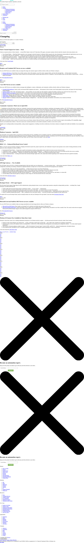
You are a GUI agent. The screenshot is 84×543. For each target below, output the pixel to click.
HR (3, 482)
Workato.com (5, 17)
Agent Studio (3, 44)
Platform (2, 139)
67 (12, 231)
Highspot (4, 94)
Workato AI (2, 213)
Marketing (5, 484)
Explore (4, 8)
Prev (1, 231)
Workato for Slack (6, 499)
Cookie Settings (4, 538)
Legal (1, 540)
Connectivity (2, 127)
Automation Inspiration (10, 10)
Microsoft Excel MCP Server (9, 206)
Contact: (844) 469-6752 (11, 540)
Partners (4, 534)
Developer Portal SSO (59, 194)
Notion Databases (6, 96)
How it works (5, 468)
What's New (5, 472)
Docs (4, 18)
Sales (4, 483)
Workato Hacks (8, 11)
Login (4, 19)
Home (4, 6)
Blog (4, 530)
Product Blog (5, 477)
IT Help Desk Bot (6, 511)
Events (4, 535)
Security (4, 474)
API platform (2, 158)
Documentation (6, 475)
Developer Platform (7, 476)
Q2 (0, 235)
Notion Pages (5, 95)
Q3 (0, 234)
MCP (1, 63)
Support (4, 487)
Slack (4, 517)
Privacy (8, 537)
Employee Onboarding (7, 507)
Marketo (4, 519)
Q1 (0, 236)
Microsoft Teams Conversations (9, 92)
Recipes (4, 473)
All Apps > (5, 523)
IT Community (6, 498)
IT (3, 488)
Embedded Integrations (7, 508)
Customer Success (6, 496)
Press (4, 531)
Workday (4, 522)
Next (15, 231)
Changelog (5, 15)
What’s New (7, 12)
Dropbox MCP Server (7, 73)
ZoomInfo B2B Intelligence (8, 89)
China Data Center (13, 229)
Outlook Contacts (6, 91)
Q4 (0, 238)
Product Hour (5, 13)
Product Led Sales (6, 505)
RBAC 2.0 (10, 155)
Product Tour (5, 470)
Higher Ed (5, 490)
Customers (5, 529)
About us (4, 528)
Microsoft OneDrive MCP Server (9, 207)
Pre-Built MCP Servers (8, 77)
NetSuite (4, 520)
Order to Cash (5, 506)
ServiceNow (5, 521)
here (49, 137)
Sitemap (4, 540)
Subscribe (11, 370)
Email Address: (3, 367)
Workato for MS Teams (7, 500)
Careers (4, 532)
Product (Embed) (6, 489)
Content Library (6, 497)
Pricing (4, 469)
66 (11, 231)
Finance (4, 485)
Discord (4, 97)
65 (10, 231)
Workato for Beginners (10, 9)
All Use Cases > (6, 512)
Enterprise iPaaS (6, 510)
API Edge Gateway (12, 175)
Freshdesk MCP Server (7, 74)
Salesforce (5, 516)
